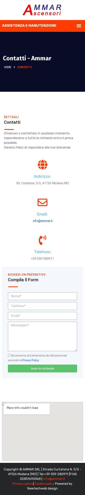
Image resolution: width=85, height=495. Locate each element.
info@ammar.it (42, 221)
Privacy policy (23, 484)
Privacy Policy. (30, 360)
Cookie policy (44, 484)
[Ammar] (42, 9)
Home (7, 67)
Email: (42, 214)
